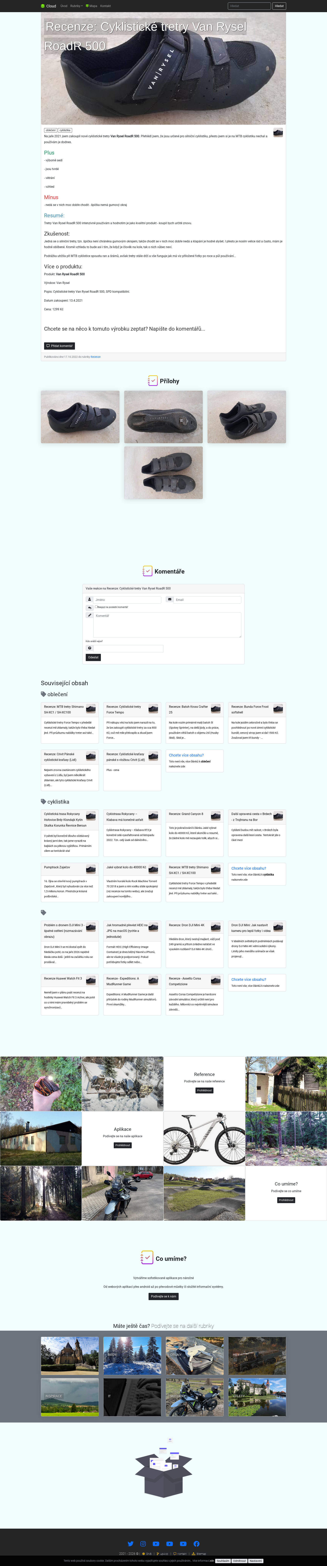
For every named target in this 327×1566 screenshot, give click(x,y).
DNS (148, 1553)
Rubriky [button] (75, 6)
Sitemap (201, 1553)
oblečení (50, 130)
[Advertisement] (163, 530)
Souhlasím (223, 1560)
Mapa (93, 6)
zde (212, 1560)
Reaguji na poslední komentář (112, 607)
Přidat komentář (61, 346)
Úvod (64, 6)
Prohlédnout (204, 1090)
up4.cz (164, 1553)
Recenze (95, 356)
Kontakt (105, 6)
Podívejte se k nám (163, 1296)
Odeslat (93, 657)
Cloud (50, 6)
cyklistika (65, 130)
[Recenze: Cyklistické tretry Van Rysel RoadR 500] (163, 67)
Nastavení (256, 1560)
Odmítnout (239, 1560)
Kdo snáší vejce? (94, 641)
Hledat (279, 6)
